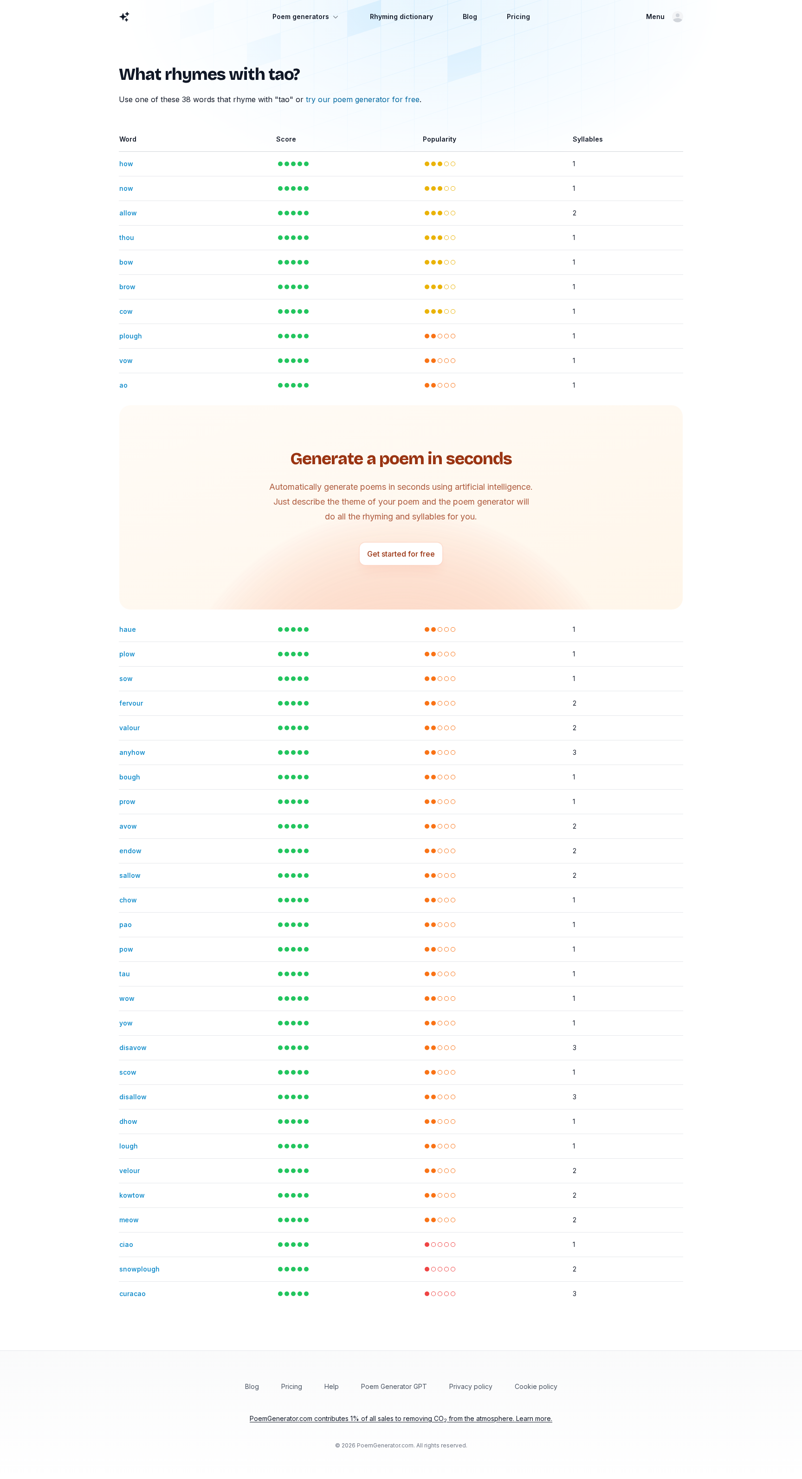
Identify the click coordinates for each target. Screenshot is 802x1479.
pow (126, 949)
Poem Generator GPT (394, 1386)
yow (126, 1023)
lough (128, 1146)
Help (331, 1386)
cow (126, 311)
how (126, 164)
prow (127, 801)
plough (130, 336)
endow (130, 851)
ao (123, 385)
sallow (130, 875)
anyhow (132, 752)
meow (129, 1220)
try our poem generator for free (363, 99)
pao (125, 924)
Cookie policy (536, 1386)
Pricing (518, 16)
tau (124, 974)
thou (126, 237)
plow (127, 654)
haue (127, 629)
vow (126, 360)
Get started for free (401, 553)
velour (129, 1170)
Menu (655, 16)
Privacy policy (470, 1386)
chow (128, 900)
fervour (131, 703)
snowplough (139, 1269)
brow (127, 287)
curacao (132, 1293)
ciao (126, 1244)
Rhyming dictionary (401, 16)
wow (127, 998)
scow (127, 1072)
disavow (133, 1047)
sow (126, 678)
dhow (128, 1121)
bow (126, 262)
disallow (133, 1097)
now (126, 188)
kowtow (132, 1195)
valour (129, 728)
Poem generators (300, 16)
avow (128, 826)
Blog (470, 16)
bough (129, 777)
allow (128, 213)
